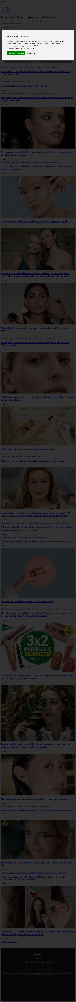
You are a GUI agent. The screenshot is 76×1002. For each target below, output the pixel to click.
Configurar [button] (31, 53)
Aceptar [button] (11, 53)
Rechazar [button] (21, 53)
